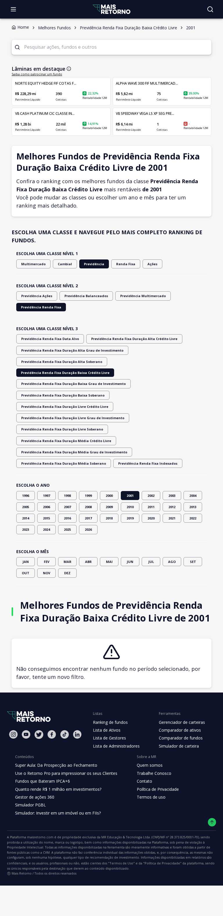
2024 (46, 529)
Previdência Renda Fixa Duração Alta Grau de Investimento (72, 350)
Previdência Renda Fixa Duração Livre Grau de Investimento (72, 418)
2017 (88, 518)
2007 (67, 507)
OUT (25, 573)
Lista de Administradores (116, 746)
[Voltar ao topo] (212, 822)
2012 (171, 507)
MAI (109, 561)
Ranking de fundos (110, 722)
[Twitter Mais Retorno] (39, 734)
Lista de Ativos (107, 730)
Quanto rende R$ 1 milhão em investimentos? (58, 789)
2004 (192, 495)
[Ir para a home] (111, 9)
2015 (46, 518)
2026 (88, 529)
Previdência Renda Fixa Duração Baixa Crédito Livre (65, 372)
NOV (46, 573)
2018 (109, 518)
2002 (151, 495)
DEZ (67, 573)
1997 (46, 495)
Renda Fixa (125, 264)
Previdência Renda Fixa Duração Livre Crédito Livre (64, 406)
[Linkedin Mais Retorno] (77, 734)
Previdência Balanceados (86, 296)
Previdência (94, 264)
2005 (25, 507)
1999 (88, 495)
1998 (67, 495)
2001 (130, 495)
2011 (151, 507)
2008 (88, 507)
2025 (67, 529)
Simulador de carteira (179, 746)
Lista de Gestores (109, 738)
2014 (25, 518)
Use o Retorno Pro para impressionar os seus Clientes (66, 773)
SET (193, 561)
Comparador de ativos (180, 730)
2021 (171, 518)
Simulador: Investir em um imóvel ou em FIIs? (58, 813)
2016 (67, 518)
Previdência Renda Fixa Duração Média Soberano (63, 463)
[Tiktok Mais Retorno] (64, 734)
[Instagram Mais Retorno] (13, 734)
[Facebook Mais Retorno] (51, 734)
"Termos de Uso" (121, 863)
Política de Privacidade (158, 789)
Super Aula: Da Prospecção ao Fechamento (56, 765)
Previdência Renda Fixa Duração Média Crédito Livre (66, 441)
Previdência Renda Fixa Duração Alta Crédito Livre (134, 339)
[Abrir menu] (13, 9)
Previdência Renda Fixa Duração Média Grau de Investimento (74, 452)
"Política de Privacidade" (162, 863)
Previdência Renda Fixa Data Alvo (50, 339)
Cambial (65, 264)
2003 (171, 495)
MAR (67, 561)
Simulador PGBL (30, 805)
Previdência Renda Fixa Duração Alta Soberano (61, 361)
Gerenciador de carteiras (182, 722)
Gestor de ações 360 (34, 797)
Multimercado (33, 264)
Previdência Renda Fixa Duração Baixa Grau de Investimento (73, 383)
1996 (25, 495)
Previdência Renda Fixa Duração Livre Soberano (62, 429)
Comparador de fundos (181, 738)
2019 (130, 518)
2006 (46, 507)
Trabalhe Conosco (154, 773)
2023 (25, 529)
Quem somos (150, 765)
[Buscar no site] (210, 9)
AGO (172, 561)
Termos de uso (151, 797)
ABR (88, 561)
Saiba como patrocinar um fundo (37, 74)
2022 (192, 518)
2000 (109, 495)
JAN (26, 561)
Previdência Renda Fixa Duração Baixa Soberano (63, 395)
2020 (151, 518)
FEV (46, 561)
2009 (109, 507)
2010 (130, 507)
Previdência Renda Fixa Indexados (147, 463)
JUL (151, 561)
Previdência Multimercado (143, 296)
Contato (144, 781)
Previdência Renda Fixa (41, 307)
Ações (152, 264)
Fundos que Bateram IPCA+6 (42, 781)
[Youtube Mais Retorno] (26, 734)
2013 (192, 507)
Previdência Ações (36, 296)
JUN (130, 561)
